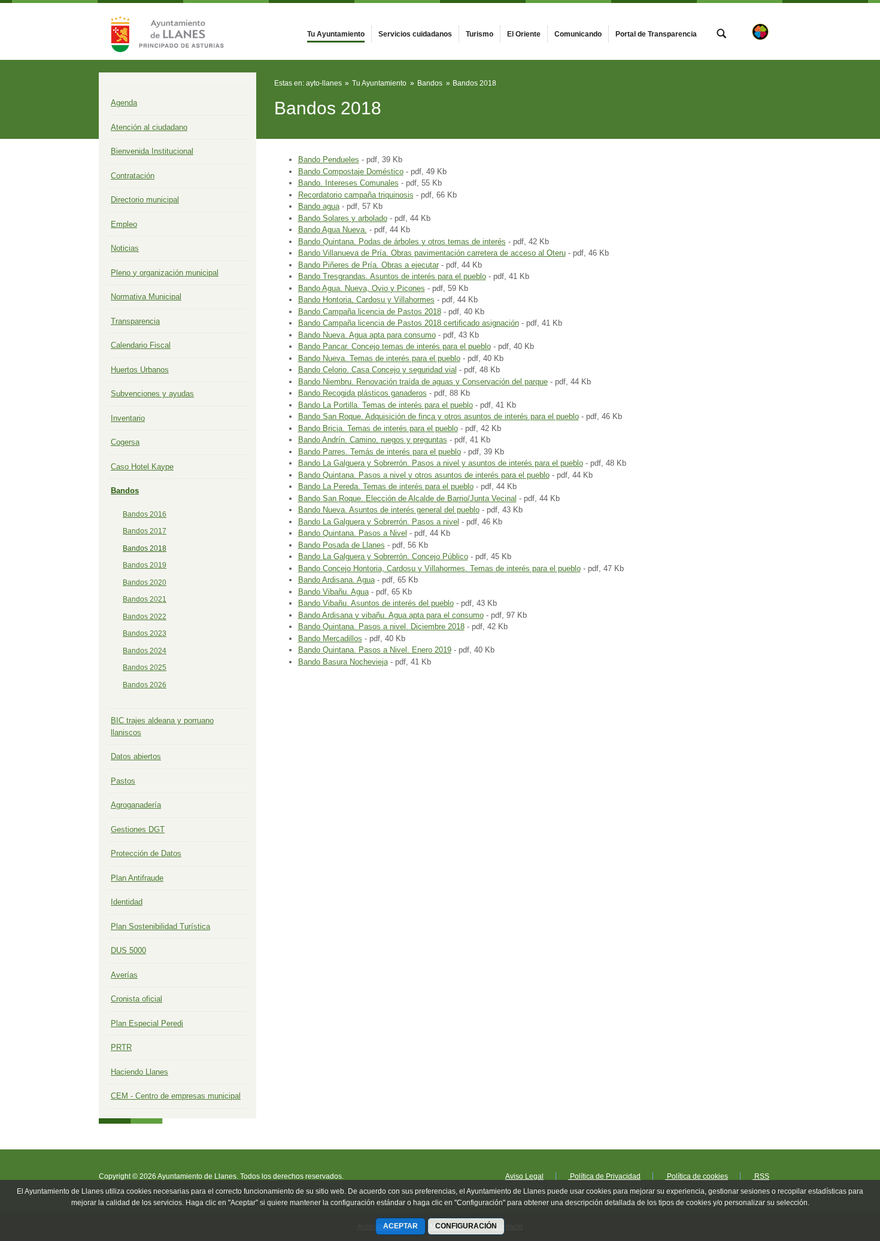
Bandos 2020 (144, 582)
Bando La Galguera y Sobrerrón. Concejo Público (383, 556)
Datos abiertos (136, 756)
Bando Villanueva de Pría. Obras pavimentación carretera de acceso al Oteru (432, 252)
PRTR (121, 1047)
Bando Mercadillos (330, 638)
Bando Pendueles (328, 159)
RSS (760, 1176)
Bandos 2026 (144, 685)
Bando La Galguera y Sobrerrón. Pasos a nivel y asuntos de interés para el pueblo (440, 463)
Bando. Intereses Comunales (348, 182)
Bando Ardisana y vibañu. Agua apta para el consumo (391, 615)
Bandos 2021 (144, 599)
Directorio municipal (145, 199)
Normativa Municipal (146, 296)
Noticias (125, 248)
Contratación (132, 175)
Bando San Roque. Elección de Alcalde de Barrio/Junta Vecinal (407, 498)
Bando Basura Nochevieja (343, 661)
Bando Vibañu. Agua (333, 591)
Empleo (124, 224)
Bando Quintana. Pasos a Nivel (352, 533)
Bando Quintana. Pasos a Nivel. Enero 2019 (374, 649)
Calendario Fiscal (141, 345)
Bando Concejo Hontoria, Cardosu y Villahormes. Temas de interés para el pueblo (439, 568)
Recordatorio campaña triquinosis (356, 194)
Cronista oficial (136, 998)
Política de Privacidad (604, 1176)
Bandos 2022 (144, 616)
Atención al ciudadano (149, 127)
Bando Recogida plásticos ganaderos (362, 393)
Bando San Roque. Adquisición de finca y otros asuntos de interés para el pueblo (438, 416)
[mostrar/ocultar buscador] (721, 35)
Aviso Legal (524, 1176)
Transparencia (135, 321)
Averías (124, 974)
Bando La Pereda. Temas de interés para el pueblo (386, 486)
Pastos (123, 780)
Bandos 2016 (144, 514)
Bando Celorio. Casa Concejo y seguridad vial (377, 369)
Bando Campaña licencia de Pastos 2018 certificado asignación (408, 322)
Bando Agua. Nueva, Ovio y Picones (361, 288)
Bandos (125, 490)
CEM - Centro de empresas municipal (176, 1095)
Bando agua (318, 206)
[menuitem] (336, 34)
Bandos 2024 (144, 651)
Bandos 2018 (144, 548)
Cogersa (125, 442)
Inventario (128, 418)
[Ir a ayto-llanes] (164, 31)
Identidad (126, 901)
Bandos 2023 (144, 633)
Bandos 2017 (144, 531)
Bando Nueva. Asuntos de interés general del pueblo (389, 509)
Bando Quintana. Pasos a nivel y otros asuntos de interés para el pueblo (424, 475)
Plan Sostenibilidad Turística (160, 926)
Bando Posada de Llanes (341, 545)
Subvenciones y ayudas (152, 393)
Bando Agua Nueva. (332, 229)
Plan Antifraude (137, 877)
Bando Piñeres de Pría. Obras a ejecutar (368, 264)
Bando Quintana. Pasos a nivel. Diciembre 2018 (381, 626)
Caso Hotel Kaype (142, 466)
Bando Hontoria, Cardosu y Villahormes (366, 299)
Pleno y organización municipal (165, 272)
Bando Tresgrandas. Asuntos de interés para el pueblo (392, 276)
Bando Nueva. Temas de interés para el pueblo (379, 358)
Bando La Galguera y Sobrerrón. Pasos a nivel (378, 521)
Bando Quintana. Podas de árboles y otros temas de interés (402, 241)
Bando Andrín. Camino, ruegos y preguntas (372, 439)
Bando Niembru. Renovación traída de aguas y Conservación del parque (423, 381)
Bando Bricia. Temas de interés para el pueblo (378, 428)
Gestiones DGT (138, 829)
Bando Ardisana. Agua (336, 579)
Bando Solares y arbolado (342, 218)
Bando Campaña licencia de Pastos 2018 (369, 311)
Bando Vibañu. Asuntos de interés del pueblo (376, 603)
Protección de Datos (146, 853)
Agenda (124, 102)
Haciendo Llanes (139, 1071)
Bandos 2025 (144, 667)
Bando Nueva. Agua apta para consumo (367, 334)
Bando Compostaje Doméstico (350, 171)
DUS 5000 (128, 950)
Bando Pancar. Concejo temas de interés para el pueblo (394, 346)
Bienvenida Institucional (152, 151)
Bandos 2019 (144, 565)
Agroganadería (136, 804)
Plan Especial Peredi (147, 1023)
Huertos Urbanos (140, 369)
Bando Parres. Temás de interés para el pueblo (379, 451)
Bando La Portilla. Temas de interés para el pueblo (385, 404)
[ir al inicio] (832, 1169)
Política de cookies (696, 1176)
